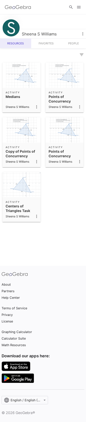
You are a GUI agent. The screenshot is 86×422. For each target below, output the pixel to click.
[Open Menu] (78, 7)
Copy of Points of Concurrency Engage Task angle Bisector (21, 158)
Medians (13, 97)
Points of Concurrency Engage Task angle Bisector (64, 158)
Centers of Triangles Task (18, 208)
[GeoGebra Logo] (18, 7)
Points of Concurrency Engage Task (60, 101)
